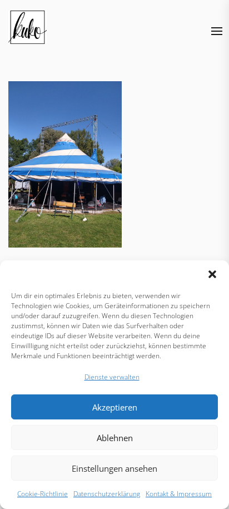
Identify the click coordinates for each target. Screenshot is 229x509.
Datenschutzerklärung (106, 493)
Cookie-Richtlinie (42, 493)
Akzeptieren (114, 407)
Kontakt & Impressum (179, 493)
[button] (212, 274)
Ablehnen (115, 437)
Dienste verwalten (112, 377)
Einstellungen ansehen (114, 468)
